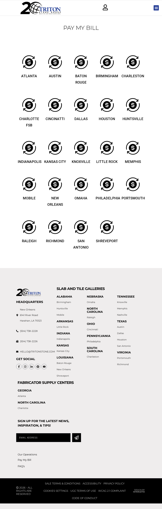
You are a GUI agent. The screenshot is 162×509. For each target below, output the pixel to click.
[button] (156, 7)
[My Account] (105, 7)
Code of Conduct (84, 498)
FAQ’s (21, 466)
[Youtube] (44, 366)
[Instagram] (25, 366)
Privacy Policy (114, 483)
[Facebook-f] (19, 366)
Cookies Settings (56, 490)
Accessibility (92, 483)
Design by (139, 491)
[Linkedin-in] (31, 366)
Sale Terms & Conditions (62, 483)
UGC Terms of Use (83, 490)
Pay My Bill (24, 459)
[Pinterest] (37, 366)
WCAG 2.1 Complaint (112, 490)
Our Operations (27, 454)
